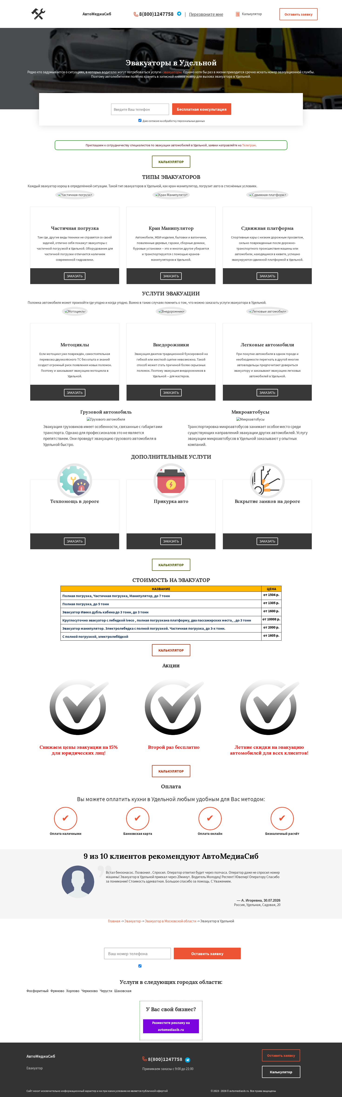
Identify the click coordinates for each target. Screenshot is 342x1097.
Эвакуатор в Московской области (170, 921)
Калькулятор (251, 14)
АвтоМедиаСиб (41, 1056)
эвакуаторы (172, 72)
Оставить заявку (298, 14)
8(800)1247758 (156, 13)
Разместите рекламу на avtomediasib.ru (171, 1026)
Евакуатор (35, 1068)
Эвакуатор (132, 921)
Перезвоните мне (206, 14)
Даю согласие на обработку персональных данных (173, 121)
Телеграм (249, 145)
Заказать (75, 276)
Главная (114, 921)
